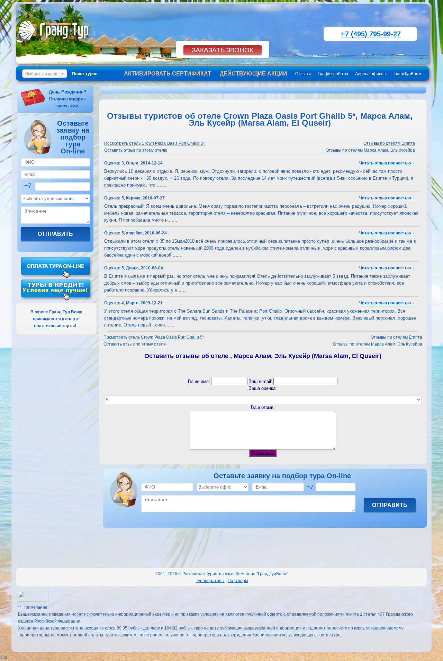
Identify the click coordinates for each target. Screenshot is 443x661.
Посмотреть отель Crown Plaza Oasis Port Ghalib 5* (154, 143)
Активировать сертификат (167, 74)
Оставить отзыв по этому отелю (135, 150)
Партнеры (238, 580)
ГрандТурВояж (406, 73)
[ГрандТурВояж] (55, 43)
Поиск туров (84, 73)
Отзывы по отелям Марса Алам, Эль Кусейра (370, 150)
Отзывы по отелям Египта (389, 143)
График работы (333, 73)
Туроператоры (210, 580)
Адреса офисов (370, 73)
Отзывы (303, 73)
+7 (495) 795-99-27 (371, 34)
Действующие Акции (253, 74)
